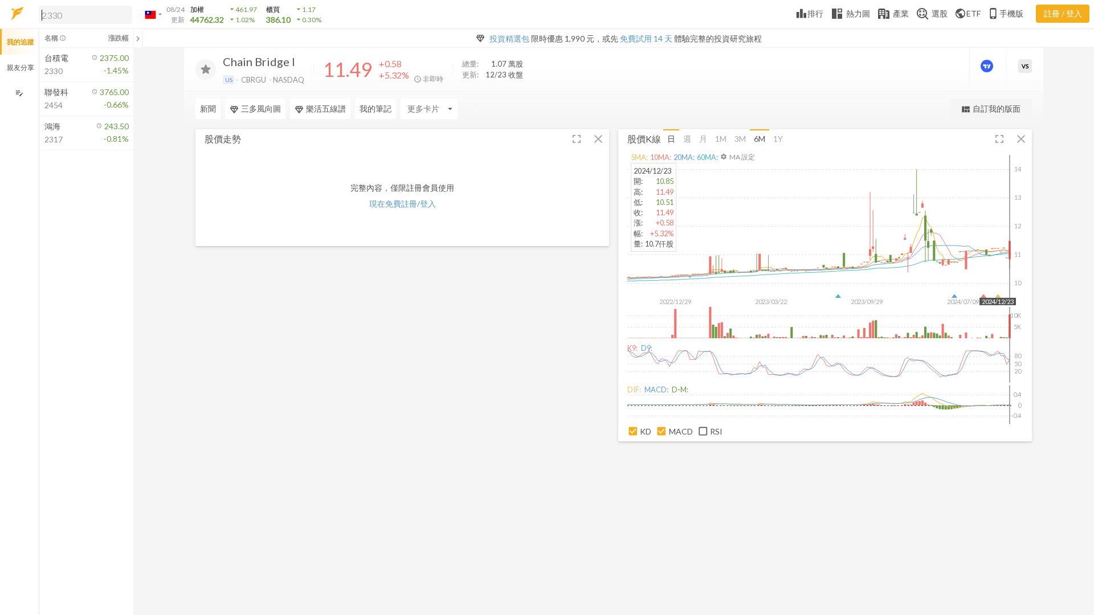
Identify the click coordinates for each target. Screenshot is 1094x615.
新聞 (208, 108)
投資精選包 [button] (509, 38)
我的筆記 (375, 108)
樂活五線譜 (326, 108)
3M (740, 139)
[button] (83, 14)
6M (759, 139)
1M (720, 139)
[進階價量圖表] (988, 66)
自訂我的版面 (990, 109)
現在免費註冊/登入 (402, 203)
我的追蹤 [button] (20, 42)
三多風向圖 (261, 108)
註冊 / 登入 (1063, 13)
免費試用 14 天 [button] (646, 38)
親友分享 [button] (20, 67)
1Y (778, 139)
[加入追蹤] (205, 69)
